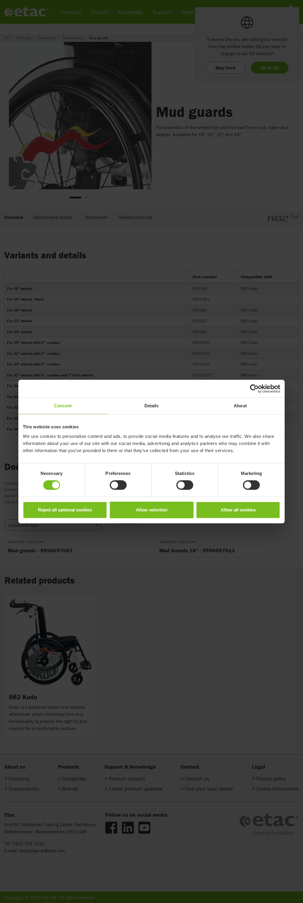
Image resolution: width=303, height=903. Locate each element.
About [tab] (240, 405)
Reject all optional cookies (65, 509)
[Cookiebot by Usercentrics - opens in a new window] (254, 388)
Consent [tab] (63, 405)
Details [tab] (151, 405)
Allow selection (151, 509)
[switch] (118, 485)
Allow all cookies (238, 509)
